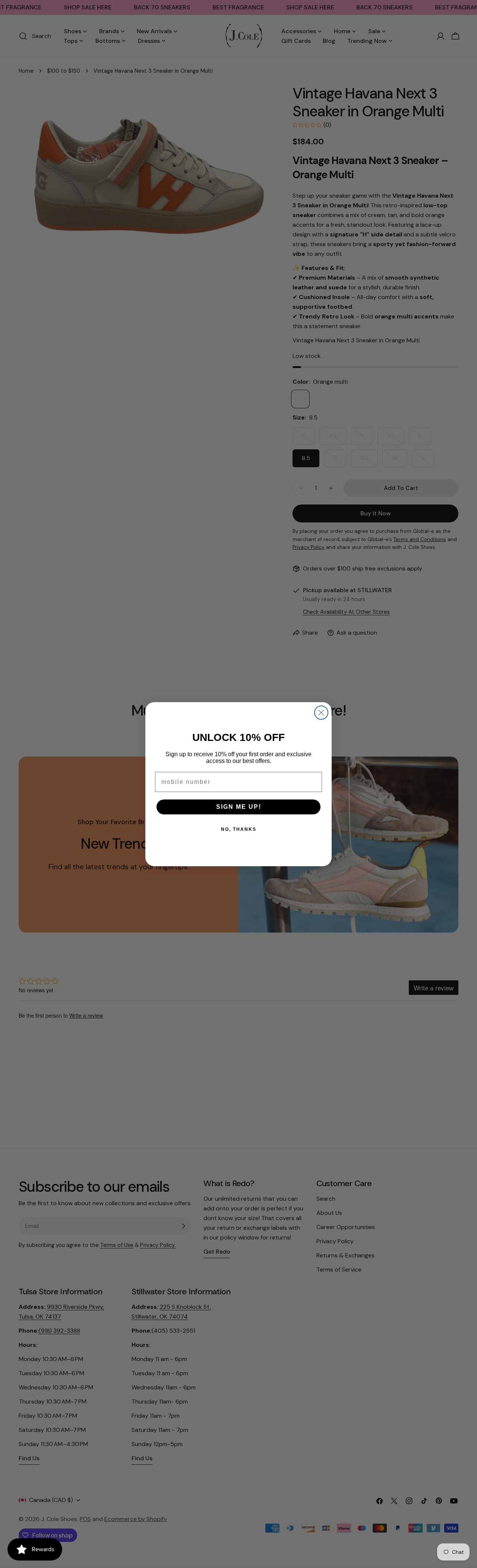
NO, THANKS (238, 829)
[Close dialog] (321, 712)
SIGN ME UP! (238, 807)
